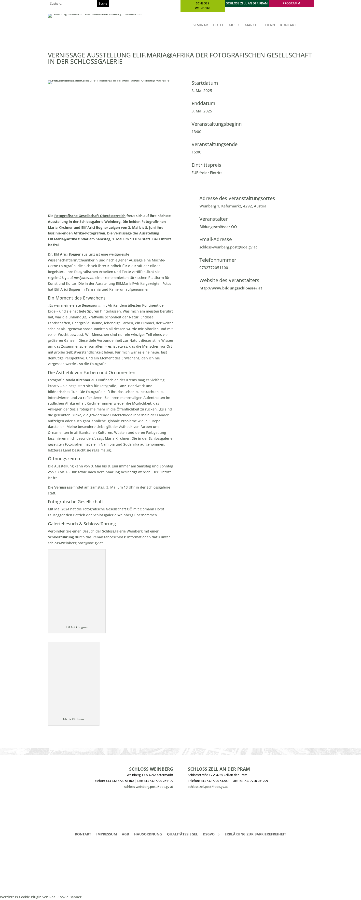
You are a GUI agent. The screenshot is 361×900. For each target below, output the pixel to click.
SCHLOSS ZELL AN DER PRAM (247, 3)
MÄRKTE (252, 25)
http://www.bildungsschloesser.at (230, 288)
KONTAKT (288, 25)
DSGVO (209, 834)
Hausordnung (148, 834)
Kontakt (83, 834)
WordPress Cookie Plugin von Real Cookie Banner (41, 897)
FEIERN (269, 25)
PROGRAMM (291, 3)
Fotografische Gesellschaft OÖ (107, 509)
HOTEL (218, 25)
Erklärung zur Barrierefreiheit (255, 834)
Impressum (106, 834)
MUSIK (234, 25)
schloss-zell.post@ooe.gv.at (208, 786)
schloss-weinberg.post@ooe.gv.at (228, 247)
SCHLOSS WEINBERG (202, 5)
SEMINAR (200, 25)
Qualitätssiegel (182, 834)
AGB (125, 834)
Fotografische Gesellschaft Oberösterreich (89, 215)
